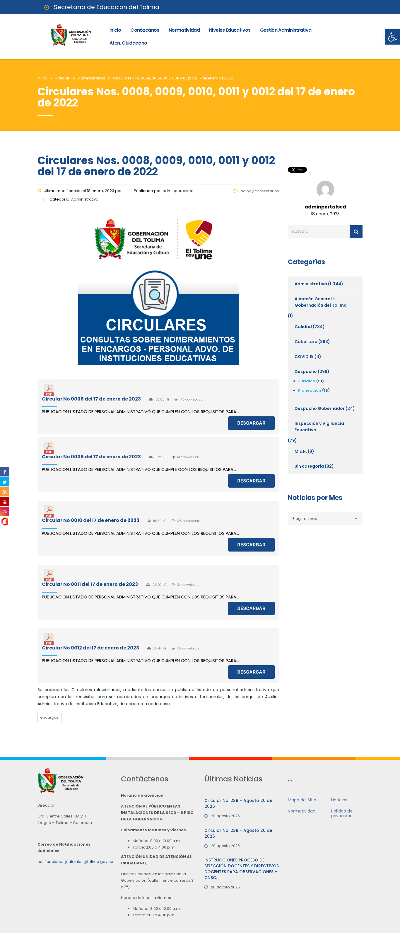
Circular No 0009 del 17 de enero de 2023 (91, 456)
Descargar (251, 423)
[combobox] (325, 518)
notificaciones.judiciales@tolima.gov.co (75, 861)
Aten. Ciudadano (128, 43)
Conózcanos (144, 30)
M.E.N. (301, 451)
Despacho (306, 371)
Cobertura (306, 342)
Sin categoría (309, 466)
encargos (49, 717)
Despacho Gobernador (320, 408)
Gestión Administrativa (286, 30)
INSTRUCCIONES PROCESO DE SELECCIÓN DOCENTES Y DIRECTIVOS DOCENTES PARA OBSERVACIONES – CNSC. (241, 869)
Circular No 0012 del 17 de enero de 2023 (90, 647)
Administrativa (311, 284)
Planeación (309, 390)
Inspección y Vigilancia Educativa (319, 426)
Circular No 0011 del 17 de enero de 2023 (90, 584)
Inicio (115, 30)
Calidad (303, 327)
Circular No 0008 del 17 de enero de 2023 (91, 399)
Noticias (339, 800)
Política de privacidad (342, 813)
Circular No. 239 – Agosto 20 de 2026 (238, 803)
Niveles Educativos (229, 30)
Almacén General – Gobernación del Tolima (321, 302)
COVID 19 (304, 356)
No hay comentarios (259, 191)
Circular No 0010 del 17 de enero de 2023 (90, 520)
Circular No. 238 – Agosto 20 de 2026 (238, 833)
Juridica (306, 381)
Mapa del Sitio (302, 800)
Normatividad (184, 30)
